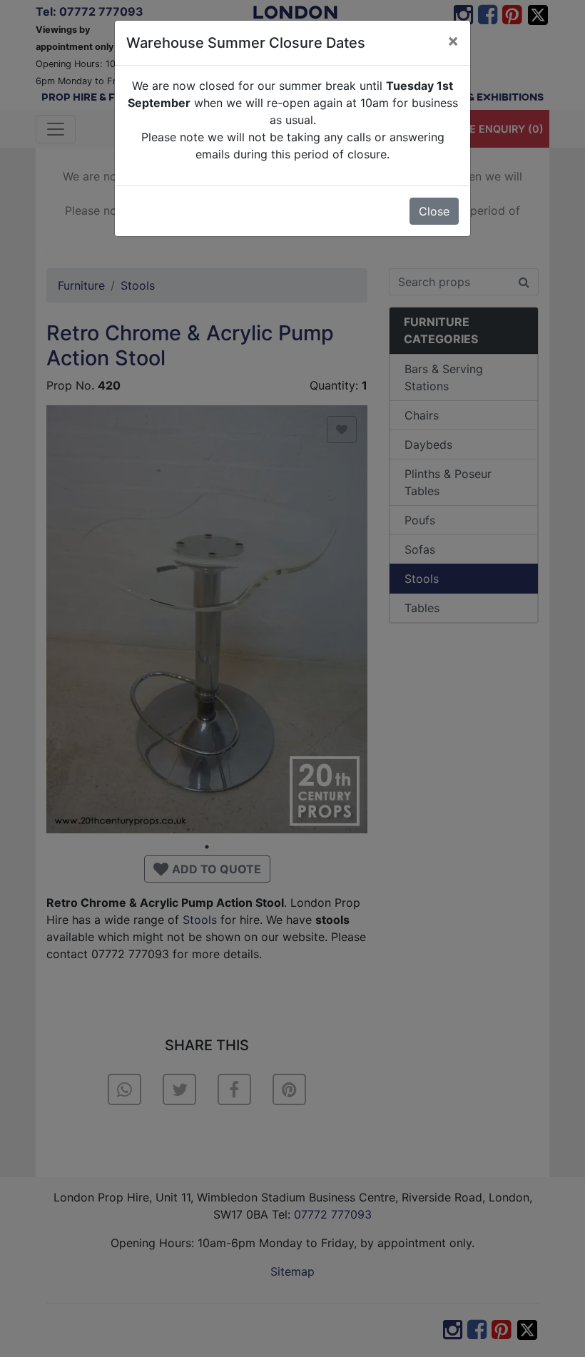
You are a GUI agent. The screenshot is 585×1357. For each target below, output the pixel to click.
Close (434, 211)
